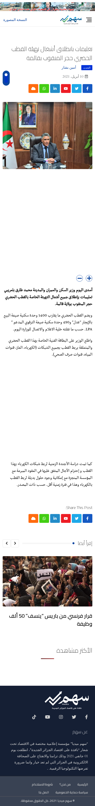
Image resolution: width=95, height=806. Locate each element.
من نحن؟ (65, 784)
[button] (15, 543)
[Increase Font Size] (89, 278)
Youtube (48, 718)
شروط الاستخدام (42, 784)
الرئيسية (82, 784)
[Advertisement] (47, 225)
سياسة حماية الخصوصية (71, 792)
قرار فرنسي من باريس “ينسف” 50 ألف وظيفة (50, 620)
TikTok (34, 718)
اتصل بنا (43, 792)
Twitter (74, 718)
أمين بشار (69, 67)
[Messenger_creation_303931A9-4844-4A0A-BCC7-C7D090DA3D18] (47, 6)
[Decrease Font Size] (79, 278)
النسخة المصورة (15, 19)
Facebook (86, 718)
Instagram (61, 718)
